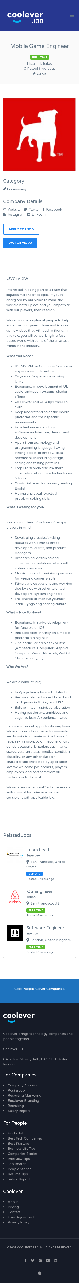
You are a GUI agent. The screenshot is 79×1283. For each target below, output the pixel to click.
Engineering (16, 189)
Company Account (22, 1085)
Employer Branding (23, 1101)
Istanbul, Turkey (40, 64)
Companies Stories (23, 1154)
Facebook (53, 209)
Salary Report (19, 1111)
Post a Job (16, 1090)
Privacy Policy (19, 1222)
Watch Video (20, 243)
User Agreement (21, 1217)
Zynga (41, 73)
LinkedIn (38, 214)
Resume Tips (18, 1174)
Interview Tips (19, 1159)
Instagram (15, 214)
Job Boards (17, 1164)
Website (14, 209)
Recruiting (16, 1106)
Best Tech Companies (25, 1138)
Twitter (34, 209)
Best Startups (19, 1143)
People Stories (19, 1169)
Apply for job (21, 229)
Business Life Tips (22, 1149)
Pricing (13, 1207)
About (13, 1202)
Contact (14, 1212)
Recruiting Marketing (24, 1095)
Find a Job (16, 1133)
